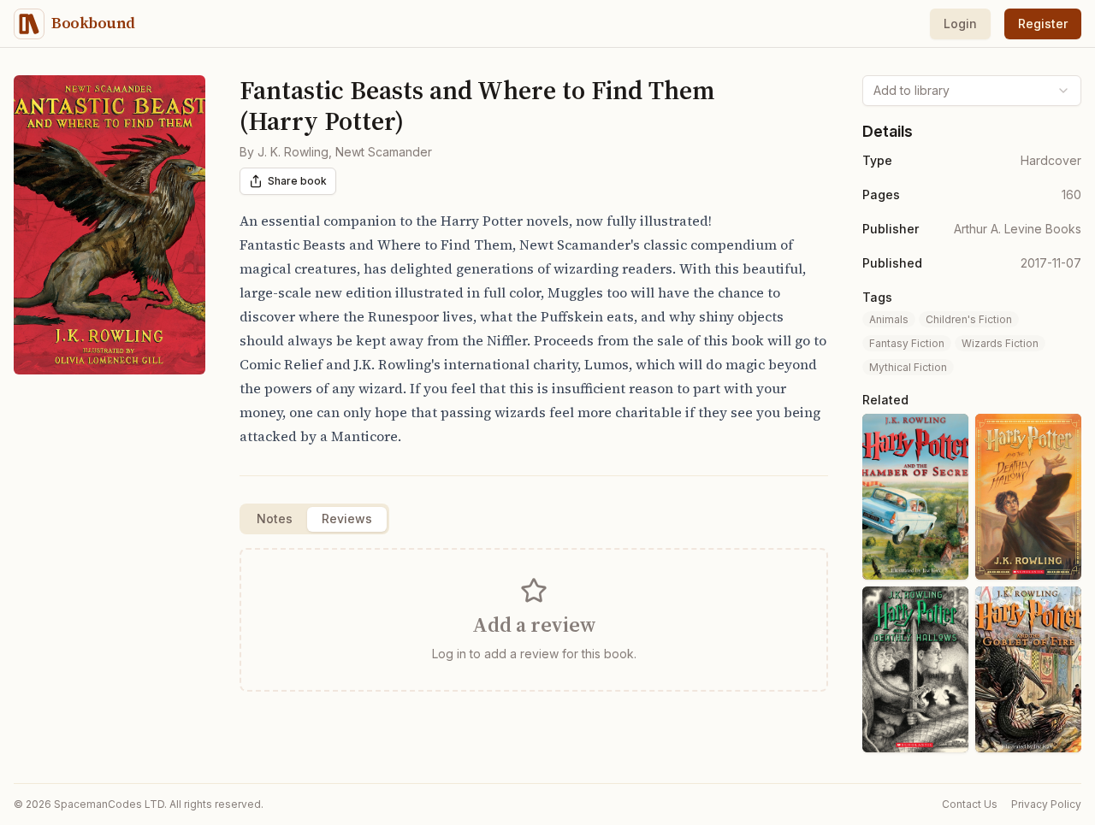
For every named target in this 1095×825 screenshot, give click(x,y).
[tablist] (314, 519)
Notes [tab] (275, 518)
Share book (297, 180)
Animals (889, 319)
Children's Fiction (969, 319)
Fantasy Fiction (906, 343)
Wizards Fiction (1000, 343)
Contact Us (969, 804)
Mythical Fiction (908, 367)
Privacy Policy (1046, 804)
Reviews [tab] (347, 518)
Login (960, 23)
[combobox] (971, 90)
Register (1043, 23)
